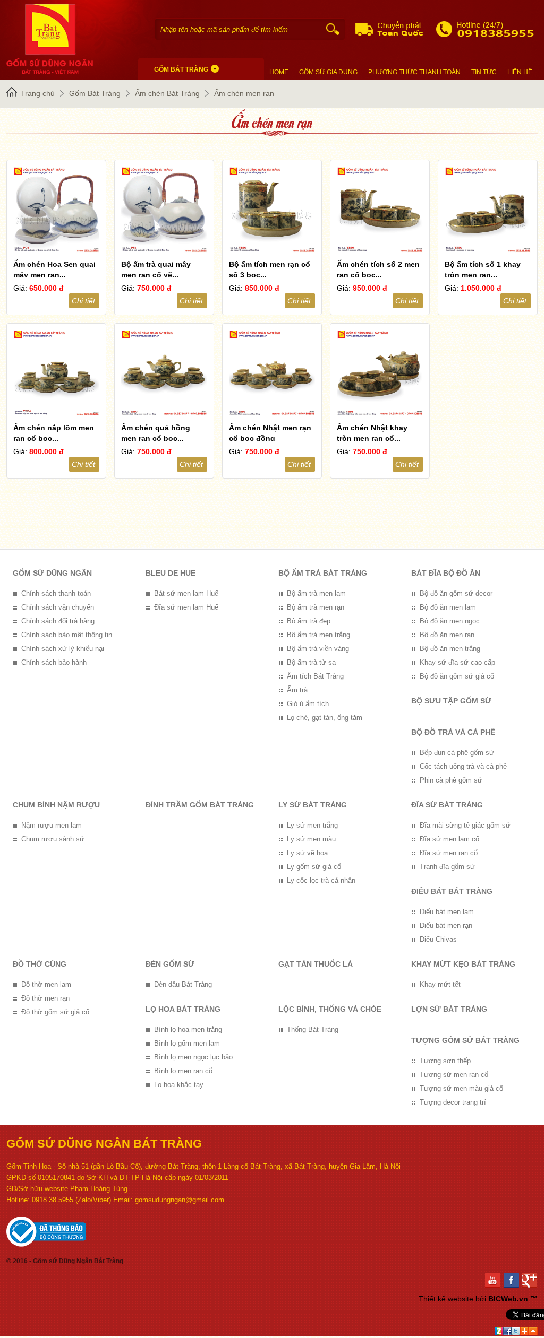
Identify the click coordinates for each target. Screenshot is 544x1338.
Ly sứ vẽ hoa (307, 853)
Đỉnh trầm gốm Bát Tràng (200, 805)
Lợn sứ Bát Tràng (449, 1009)
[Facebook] (513, 1280)
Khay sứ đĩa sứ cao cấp (457, 662)
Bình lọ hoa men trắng (188, 1029)
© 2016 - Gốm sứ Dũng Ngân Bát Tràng (64, 1261)
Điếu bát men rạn (446, 925)
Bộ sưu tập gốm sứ (451, 701)
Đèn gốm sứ (170, 964)
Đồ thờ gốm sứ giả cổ (55, 1012)
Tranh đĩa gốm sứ (447, 867)
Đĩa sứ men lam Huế (186, 607)
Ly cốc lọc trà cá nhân (321, 880)
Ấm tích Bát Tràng (315, 676)
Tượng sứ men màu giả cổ (461, 1088)
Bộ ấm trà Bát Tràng (322, 573)
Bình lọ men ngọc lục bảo (193, 1057)
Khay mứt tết (440, 984)
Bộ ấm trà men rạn (315, 607)
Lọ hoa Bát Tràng (183, 1009)
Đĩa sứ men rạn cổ (449, 853)
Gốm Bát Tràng (95, 93)
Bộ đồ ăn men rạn (447, 635)
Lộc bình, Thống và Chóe (329, 1009)
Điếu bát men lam (447, 912)
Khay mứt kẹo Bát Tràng (463, 964)
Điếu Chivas (438, 939)
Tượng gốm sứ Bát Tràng (465, 1040)
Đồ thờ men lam (46, 984)
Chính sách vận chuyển (57, 607)
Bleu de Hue (171, 573)
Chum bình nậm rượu (56, 805)
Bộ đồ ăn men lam (448, 607)
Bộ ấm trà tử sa (311, 662)
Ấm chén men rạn (244, 93)
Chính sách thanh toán (56, 593)
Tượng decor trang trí (453, 1102)
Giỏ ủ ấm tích (308, 704)
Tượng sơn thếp (445, 1061)
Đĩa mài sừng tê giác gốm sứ (465, 825)
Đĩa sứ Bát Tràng (447, 805)
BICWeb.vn (508, 1298)
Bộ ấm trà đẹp (308, 621)
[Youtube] (494, 1280)
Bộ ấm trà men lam (316, 593)
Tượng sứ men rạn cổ (454, 1075)
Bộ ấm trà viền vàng (318, 649)
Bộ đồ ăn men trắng (450, 649)
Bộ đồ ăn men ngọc (450, 621)
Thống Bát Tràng (312, 1029)
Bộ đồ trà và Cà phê (453, 732)
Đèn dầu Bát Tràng (183, 984)
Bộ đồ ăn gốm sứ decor (456, 593)
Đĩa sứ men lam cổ (449, 839)
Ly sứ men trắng (312, 825)
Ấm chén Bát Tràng (167, 93)
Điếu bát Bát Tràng (451, 891)
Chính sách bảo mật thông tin (66, 635)
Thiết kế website (446, 1298)
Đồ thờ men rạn (45, 998)
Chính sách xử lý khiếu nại (62, 649)
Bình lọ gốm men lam (187, 1043)
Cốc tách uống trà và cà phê (463, 766)
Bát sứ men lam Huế (186, 593)
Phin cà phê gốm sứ (451, 780)
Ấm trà (297, 690)
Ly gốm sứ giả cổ (314, 867)
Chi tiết (83, 301)
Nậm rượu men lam (51, 825)
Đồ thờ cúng (39, 964)
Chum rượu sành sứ (52, 839)
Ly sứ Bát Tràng (312, 805)
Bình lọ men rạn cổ (183, 1071)
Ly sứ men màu (311, 839)
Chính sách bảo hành (54, 662)
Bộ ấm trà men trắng (318, 635)
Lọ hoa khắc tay (178, 1085)
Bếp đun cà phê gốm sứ (457, 753)
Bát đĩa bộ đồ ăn (445, 573)
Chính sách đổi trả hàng (58, 621)
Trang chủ (38, 93)
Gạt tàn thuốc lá (315, 964)
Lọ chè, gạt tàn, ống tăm (324, 718)
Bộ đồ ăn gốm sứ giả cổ (457, 676)
